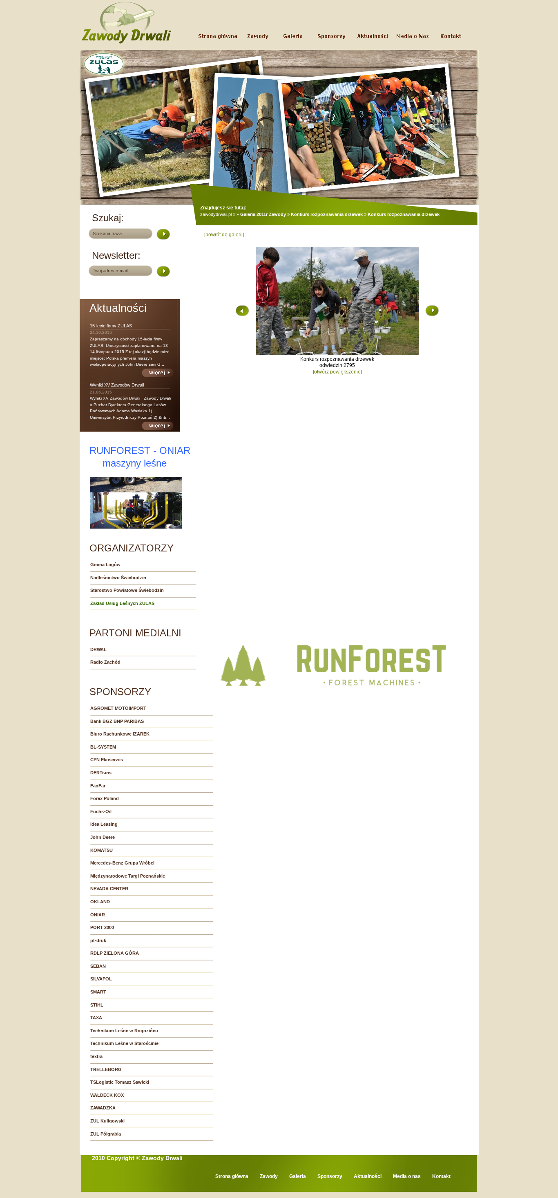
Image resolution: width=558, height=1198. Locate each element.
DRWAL (98, 649)
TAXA (96, 1017)
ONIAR (97, 914)
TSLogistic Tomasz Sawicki (119, 1082)
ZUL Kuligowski (107, 1120)
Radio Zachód (105, 662)
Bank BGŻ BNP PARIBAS (117, 721)
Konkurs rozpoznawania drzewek (327, 214)
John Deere (102, 837)
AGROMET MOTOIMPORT (118, 708)
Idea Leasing (104, 824)
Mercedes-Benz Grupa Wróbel (122, 862)
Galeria (297, 1176)
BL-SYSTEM (103, 747)
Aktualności (368, 1176)
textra (96, 1056)
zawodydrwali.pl (216, 214)
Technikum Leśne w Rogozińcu (124, 1030)
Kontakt (441, 1176)
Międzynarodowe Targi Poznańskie (127, 875)
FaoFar (97, 785)
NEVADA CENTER (109, 888)
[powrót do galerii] (224, 235)
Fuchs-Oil (101, 811)
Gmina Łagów (105, 564)
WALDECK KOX (107, 1095)
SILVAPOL (101, 978)
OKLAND (100, 901)
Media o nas (407, 1176)
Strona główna (231, 1176)
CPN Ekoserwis (106, 759)
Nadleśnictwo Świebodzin (118, 577)
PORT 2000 (102, 927)
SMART (98, 991)
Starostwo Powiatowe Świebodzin (127, 590)
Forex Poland (104, 798)
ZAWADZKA (103, 1107)
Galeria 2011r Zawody (263, 214)
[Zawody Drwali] (126, 43)
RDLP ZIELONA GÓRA (114, 953)
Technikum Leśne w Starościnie (124, 1043)
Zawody (269, 1176)
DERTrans (101, 772)
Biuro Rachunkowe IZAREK (120, 733)
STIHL (96, 1004)
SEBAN (98, 966)
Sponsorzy (329, 1176)
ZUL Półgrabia (105, 1133)
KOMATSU (101, 850)
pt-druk (98, 940)
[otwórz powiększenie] (337, 372)
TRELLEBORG (106, 1069)
